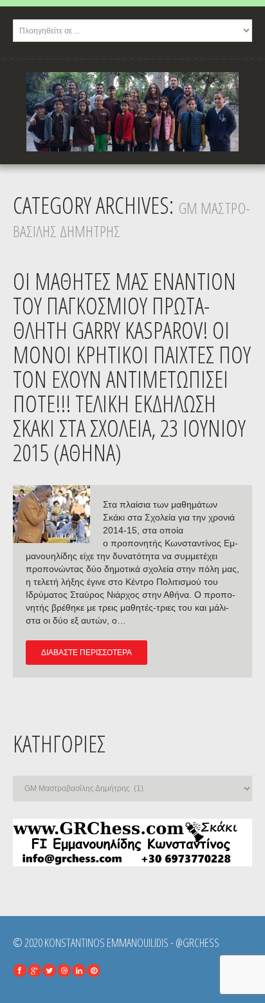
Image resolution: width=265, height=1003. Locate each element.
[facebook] (19, 970)
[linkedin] (79, 970)
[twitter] (49, 970)
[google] (34, 970)
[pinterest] (93, 970)
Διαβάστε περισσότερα (86, 652)
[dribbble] (64, 970)
